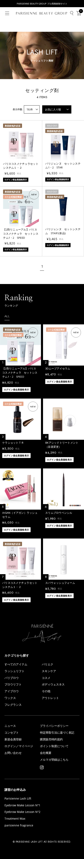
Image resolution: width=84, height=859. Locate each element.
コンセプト (11, 732)
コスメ (46, 677)
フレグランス (13, 704)
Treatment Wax (14, 818)
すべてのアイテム (15, 664)
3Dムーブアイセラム (57, 368)
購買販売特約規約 (51, 739)
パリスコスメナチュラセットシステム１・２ (20, 166)
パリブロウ (11, 677)
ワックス (10, 698)
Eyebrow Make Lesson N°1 (22, 805)
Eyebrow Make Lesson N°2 (22, 811)
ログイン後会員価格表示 (16, 389)
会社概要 (45, 752)
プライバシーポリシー (54, 725)
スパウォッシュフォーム (60, 583)
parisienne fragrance (18, 825)
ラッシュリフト (14, 671)
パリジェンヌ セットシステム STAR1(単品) (62, 231)
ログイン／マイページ (18, 746)
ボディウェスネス (53, 684)
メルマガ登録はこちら (54, 759)
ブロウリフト (13, 684)
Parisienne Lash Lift (17, 798)
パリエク (47, 664)
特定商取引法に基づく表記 (57, 732)
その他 (46, 691)
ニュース (10, 725)
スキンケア (49, 671)
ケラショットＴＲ (13, 442)
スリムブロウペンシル (58, 513)
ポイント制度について (54, 746)
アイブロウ (11, 691)
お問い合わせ (13, 752)
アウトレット (50, 698)
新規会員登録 (13, 739)
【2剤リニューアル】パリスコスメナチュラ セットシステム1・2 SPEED (20, 234)
